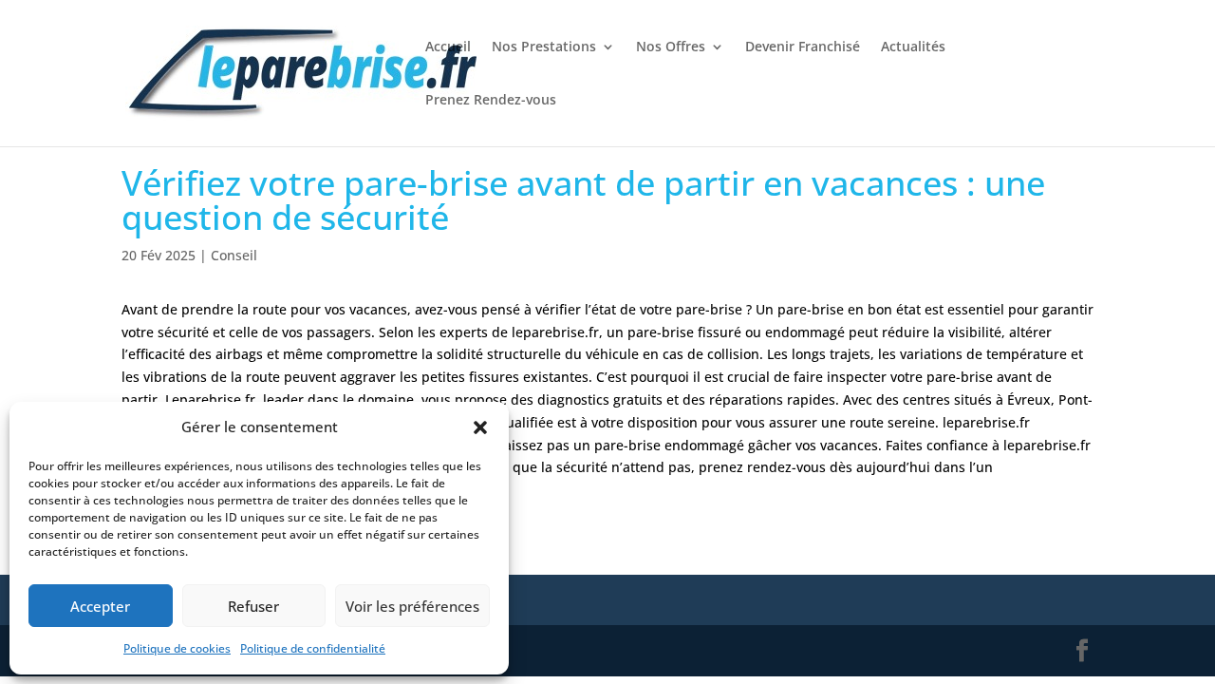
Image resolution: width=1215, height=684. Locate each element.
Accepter (100, 606)
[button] (480, 427)
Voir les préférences (412, 606)
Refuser (253, 606)
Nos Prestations (544, 47)
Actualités (913, 47)
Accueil (448, 47)
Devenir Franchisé (802, 47)
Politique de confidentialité (312, 648)
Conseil (234, 255)
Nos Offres (670, 47)
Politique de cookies (177, 648)
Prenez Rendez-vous (490, 100)
